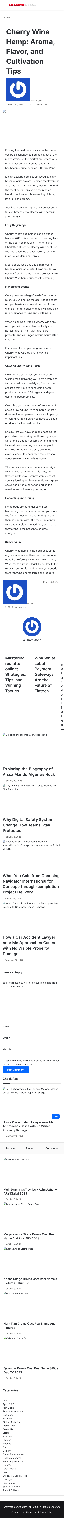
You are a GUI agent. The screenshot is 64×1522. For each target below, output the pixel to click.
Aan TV (6, 1400)
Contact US (17, 1512)
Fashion (7, 1440)
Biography (8, 1415)
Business (7, 1418)
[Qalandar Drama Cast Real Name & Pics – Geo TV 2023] (32, 1352)
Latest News (9, 1468)
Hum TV (7, 1465)
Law (5, 1472)
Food (5, 1447)
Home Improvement (13, 1461)
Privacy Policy (45, 1512)
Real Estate (9, 1483)
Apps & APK (9, 1404)
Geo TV (7, 1450)
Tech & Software (11, 1490)
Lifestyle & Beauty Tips (15, 1475)
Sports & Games (11, 1486)
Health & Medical (12, 1458)
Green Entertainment (14, 1454)
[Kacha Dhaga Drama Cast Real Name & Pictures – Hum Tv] (32, 1262)
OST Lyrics (8, 1479)
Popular (10, 1148)
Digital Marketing (12, 1422)
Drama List (8, 1429)
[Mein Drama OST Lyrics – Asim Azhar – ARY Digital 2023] (32, 1173)
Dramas (7, 1432)
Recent (30, 1148)
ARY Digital (8, 1407)
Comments (52, 1148)
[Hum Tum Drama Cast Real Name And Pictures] (32, 1307)
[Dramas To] (22, 4)
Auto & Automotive (13, 1411)
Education (8, 1436)
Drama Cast (9, 1425)
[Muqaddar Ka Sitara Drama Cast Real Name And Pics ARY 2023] (32, 1217)
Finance (7, 1443)
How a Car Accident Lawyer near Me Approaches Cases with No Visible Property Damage (28, 1126)
